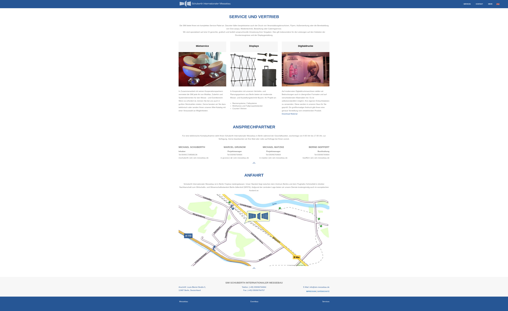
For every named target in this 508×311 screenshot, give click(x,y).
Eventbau (254, 301)
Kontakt (479, 4)
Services (467, 4)
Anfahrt (254, 175)
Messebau (183, 301)
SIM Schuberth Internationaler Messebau (254, 282)
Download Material (289, 114)
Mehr (490, 4)
